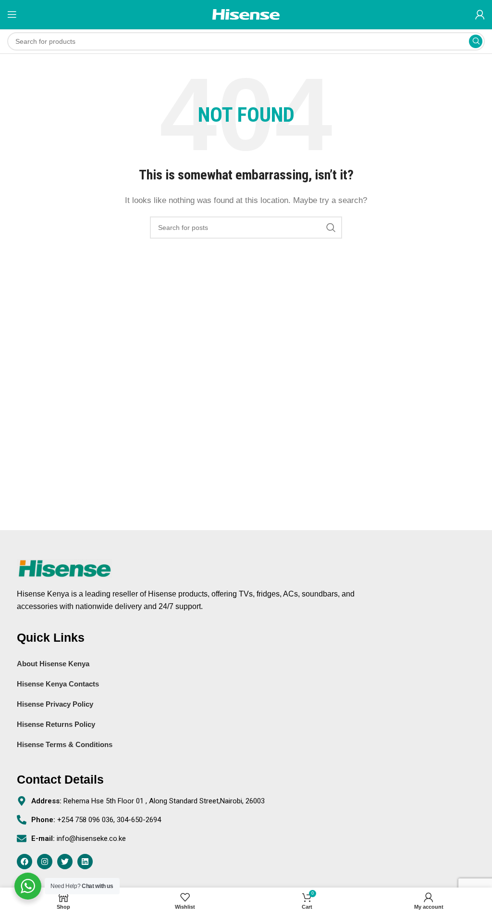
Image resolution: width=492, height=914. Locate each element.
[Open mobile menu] (12, 14)
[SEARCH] (475, 41)
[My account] (480, 14)
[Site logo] (246, 14)
